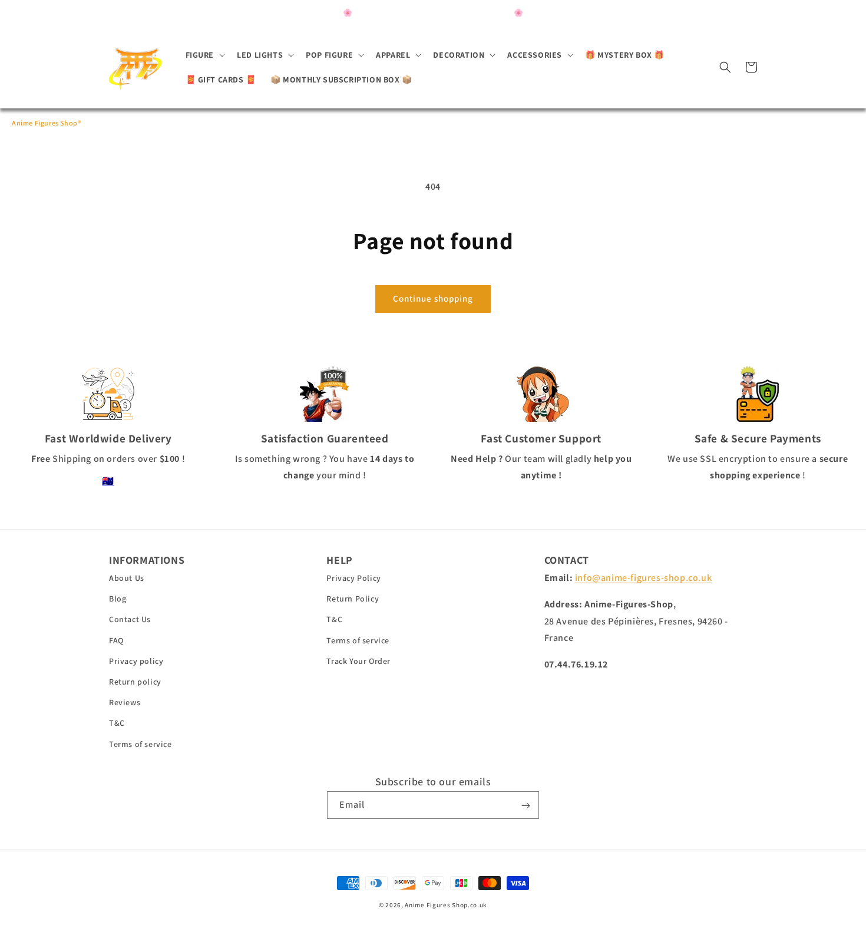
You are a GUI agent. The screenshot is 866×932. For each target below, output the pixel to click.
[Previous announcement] (241, 13)
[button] (204, 54)
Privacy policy (136, 661)
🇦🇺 (108, 481)
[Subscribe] (525, 805)
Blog (117, 599)
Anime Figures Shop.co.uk (446, 905)
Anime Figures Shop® (46, 122)
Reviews (124, 703)
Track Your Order (358, 661)
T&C (117, 723)
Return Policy (352, 599)
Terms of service (140, 744)
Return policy (135, 681)
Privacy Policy (353, 578)
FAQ (116, 640)
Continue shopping (433, 298)
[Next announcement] (625, 13)
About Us (126, 578)
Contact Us (130, 619)
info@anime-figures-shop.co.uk (643, 578)
